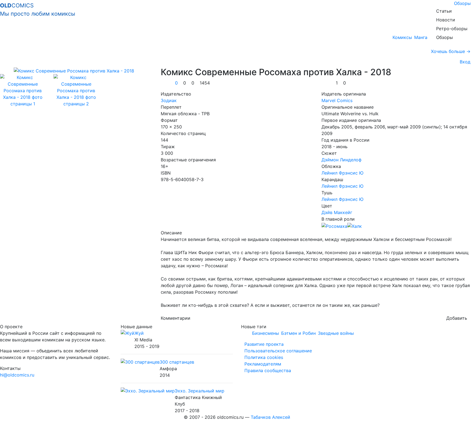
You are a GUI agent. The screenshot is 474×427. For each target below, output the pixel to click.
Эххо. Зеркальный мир (199, 391)
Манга (420, 37)
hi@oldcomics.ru (17, 375)
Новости (445, 20)
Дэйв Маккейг (336, 212)
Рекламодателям (262, 364)
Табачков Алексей (270, 417)
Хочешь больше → (450, 51)
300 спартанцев (177, 362)
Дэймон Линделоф (341, 159)
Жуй (139, 333)
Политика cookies (263, 357)
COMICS (37, 9)
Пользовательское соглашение (278, 350)
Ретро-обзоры (451, 28)
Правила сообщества (267, 370)
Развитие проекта (264, 344)
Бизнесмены (265, 333)
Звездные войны (336, 333)
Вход (463, 61)
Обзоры (462, 3)
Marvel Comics (336, 100)
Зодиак (169, 100)
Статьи (444, 11)
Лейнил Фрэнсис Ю (342, 173)
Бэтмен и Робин (298, 333)
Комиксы (402, 37)
